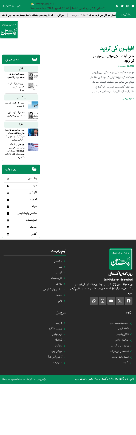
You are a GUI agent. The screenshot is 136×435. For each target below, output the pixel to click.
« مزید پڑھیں (128, 99)
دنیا (21, 125)
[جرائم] (7, 206)
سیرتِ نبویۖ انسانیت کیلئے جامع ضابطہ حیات (16, 87)
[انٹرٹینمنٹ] (7, 220)
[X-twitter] (120, 301)
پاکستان (21, 98)
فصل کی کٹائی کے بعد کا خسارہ (14, 104)
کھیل (34, 234)
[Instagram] (127, 6)
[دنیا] (7, 185)
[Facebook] (117, 6)
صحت (33, 227)
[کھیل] (7, 234)
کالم (21, 69)
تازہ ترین (33, 192)
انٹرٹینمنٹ (31, 220)
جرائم (34, 206)
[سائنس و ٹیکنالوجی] (7, 213)
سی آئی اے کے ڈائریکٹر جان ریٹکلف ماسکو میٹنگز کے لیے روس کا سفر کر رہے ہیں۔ (14, 134)
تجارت (33, 199)
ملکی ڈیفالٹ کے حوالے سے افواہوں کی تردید (113, 58)
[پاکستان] (7, 178)
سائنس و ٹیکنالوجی (27, 213)
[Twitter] (122, 6)
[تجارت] (7, 199)
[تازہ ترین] (7, 192)
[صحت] (7, 227)
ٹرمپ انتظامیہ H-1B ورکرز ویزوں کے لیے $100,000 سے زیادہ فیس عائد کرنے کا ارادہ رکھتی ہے (14, 151)
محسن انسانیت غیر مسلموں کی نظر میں (15, 75)
